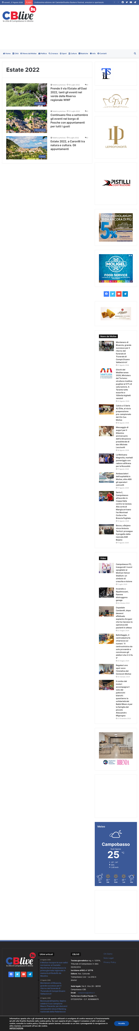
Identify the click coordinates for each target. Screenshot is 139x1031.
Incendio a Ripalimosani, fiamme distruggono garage (122, 594)
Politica (43, 53)
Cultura (73, 53)
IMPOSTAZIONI (16, 1028)
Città (16, 53)
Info (94, 53)
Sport (64, 53)
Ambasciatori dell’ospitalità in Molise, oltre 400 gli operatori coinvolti (124, 479)
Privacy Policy (110, 962)
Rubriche (84, 53)
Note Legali (108, 958)
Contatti (103, 53)
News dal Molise (29, 53)
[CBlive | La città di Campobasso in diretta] (19, 14)
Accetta (121, 1023)
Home (8, 53)
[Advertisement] (93, 27)
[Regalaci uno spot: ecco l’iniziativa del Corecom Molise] (106, 669)
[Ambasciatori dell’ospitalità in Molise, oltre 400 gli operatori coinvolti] (106, 477)
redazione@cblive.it (86, 993)
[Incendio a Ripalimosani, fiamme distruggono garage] (106, 592)
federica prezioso (59, 85)
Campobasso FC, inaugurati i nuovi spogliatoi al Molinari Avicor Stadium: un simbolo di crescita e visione (124, 573)
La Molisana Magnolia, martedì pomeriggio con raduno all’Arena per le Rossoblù (124, 460)
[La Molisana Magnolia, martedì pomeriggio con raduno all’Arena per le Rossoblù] (106, 458)
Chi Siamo (108, 954)
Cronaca (54, 53)
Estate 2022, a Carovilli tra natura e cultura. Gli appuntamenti (67, 145)
